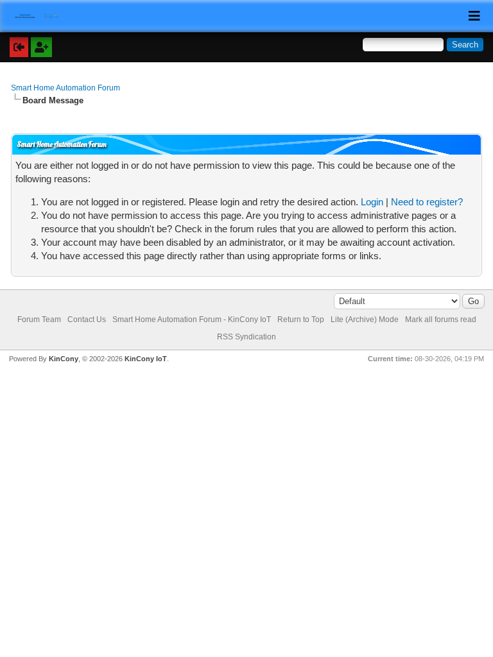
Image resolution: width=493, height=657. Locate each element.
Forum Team (39, 319)
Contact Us (86, 319)
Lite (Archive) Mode (365, 319)
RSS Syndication (246, 336)
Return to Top (300, 319)
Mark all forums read (440, 319)
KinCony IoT (146, 359)
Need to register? (427, 201)
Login (372, 201)
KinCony (63, 359)
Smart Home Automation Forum (65, 87)
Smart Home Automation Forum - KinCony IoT (191, 319)
